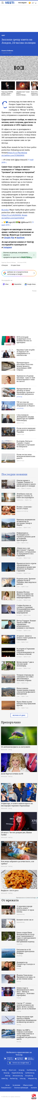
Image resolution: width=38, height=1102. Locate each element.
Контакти (34, 1088)
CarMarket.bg (29, 1073)
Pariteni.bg (13, 1078)
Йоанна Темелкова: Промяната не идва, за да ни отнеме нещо (26, 977)
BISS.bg (7, 1076)
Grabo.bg (4, 1078)
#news (24, 215)
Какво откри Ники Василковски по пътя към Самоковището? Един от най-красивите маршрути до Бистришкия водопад (26, 937)
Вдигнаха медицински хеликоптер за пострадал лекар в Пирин (26, 522)
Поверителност (6, 1088)
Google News (31, 284)
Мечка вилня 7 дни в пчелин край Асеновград (25, 664)
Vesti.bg (9, 3)
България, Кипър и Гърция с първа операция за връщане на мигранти (26, 444)
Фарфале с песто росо (9, 890)
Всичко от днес (19, 715)
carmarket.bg (20, 408)
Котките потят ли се (25, 920)
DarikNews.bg (31, 1070)
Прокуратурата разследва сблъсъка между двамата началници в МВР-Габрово (25, 366)
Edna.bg (22, 1078)
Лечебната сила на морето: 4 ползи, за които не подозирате (25, 496)
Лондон (5, 265)
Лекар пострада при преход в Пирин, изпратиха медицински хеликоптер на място (26, 1019)
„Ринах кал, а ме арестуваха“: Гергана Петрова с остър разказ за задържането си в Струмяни (26, 552)
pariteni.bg (19, 396)
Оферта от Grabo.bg (22, 511)
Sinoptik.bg (29, 1076)
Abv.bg (4, 1070)
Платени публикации (21, 1088)
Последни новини (14, 474)
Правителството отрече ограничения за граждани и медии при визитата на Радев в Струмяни (26, 567)
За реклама (16, 1085)
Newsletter (17, 284)
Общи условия (28, 1085)
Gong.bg (21, 1070)
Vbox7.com (12, 1070)
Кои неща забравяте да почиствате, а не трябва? (17, 862)
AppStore (20, 237)
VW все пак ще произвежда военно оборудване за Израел (26, 404)
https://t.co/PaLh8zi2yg (17, 153)
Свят (3, 35)
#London (5, 210)
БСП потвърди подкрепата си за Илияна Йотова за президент (24, 340)
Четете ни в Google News (20, 1063)
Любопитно (20, 500)
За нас (7, 1085)
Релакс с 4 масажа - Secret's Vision (24, 508)
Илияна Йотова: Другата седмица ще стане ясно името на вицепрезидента (25, 595)
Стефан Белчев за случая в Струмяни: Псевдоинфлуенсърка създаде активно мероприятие (26, 609)
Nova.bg (6, 1073)
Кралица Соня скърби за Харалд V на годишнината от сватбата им (26, 352)
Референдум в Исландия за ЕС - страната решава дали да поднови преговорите (26, 536)
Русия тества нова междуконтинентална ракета (26, 456)
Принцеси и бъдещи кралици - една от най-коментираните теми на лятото (26, 378)
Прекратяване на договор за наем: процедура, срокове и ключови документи (25, 391)
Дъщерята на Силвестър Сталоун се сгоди (26, 964)
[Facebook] (19, 1090)
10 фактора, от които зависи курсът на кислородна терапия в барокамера (17, 804)
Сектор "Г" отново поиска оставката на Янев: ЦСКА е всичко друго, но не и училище (26, 1006)
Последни (22, 3)
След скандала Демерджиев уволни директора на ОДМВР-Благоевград (25, 417)
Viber (7, 284)
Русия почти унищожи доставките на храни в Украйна (26, 430)
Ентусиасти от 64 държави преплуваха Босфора (25, 951)
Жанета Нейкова (7, 50)
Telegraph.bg (32, 1078)
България (19, 527)
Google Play (9, 237)
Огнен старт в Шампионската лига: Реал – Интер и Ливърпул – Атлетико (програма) (25, 991)
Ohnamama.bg (18, 1076)
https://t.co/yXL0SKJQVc (11, 215)
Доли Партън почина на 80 (12, 774)
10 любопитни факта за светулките (15, 747)
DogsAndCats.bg (17, 1073)
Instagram (7, 247)
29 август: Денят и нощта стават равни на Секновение (26, 638)
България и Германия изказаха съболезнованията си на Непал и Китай (26, 651)
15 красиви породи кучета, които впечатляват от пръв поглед (25, 909)
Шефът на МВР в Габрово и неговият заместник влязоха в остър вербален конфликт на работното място (26, 1034)
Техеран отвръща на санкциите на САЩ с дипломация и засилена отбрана (25, 677)
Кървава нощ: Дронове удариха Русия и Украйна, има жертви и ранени (26, 581)
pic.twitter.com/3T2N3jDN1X (13, 155)
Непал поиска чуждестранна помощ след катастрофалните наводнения (26, 691)
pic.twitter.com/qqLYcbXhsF (13, 218)
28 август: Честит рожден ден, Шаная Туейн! (16, 833)
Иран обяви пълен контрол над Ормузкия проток (26, 703)
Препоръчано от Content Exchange (26, 897)
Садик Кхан (16, 265)
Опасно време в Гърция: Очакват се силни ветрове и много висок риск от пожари (26, 483)
